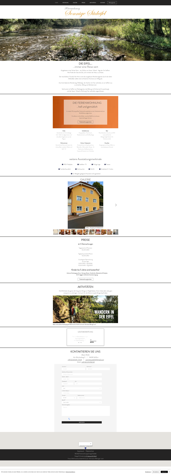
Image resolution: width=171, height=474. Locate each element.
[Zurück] (54, 309)
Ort (75, 381)
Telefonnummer (80, 395)
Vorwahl (63, 395)
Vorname (64, 366)
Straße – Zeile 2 (65, 376)
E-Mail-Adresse (65, 390)
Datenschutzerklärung (70, 472)
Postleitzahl (64, 381)
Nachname (89, 366)
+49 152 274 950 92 (88, 362)
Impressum (80, 451)
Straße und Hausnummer (67, 372)
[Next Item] (116, 205)
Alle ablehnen (156, 472)
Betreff (63, 400)
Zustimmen (164, 472)
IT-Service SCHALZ (91, 456)
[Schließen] (169, 472)
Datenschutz (90, 451)
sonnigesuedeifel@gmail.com (95, 360)
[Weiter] (116, 309)
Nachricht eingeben (66, 404)
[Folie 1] (78, 342)
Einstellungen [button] (148, 472)
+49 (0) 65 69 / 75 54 (75, 360)
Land (63, 386)
